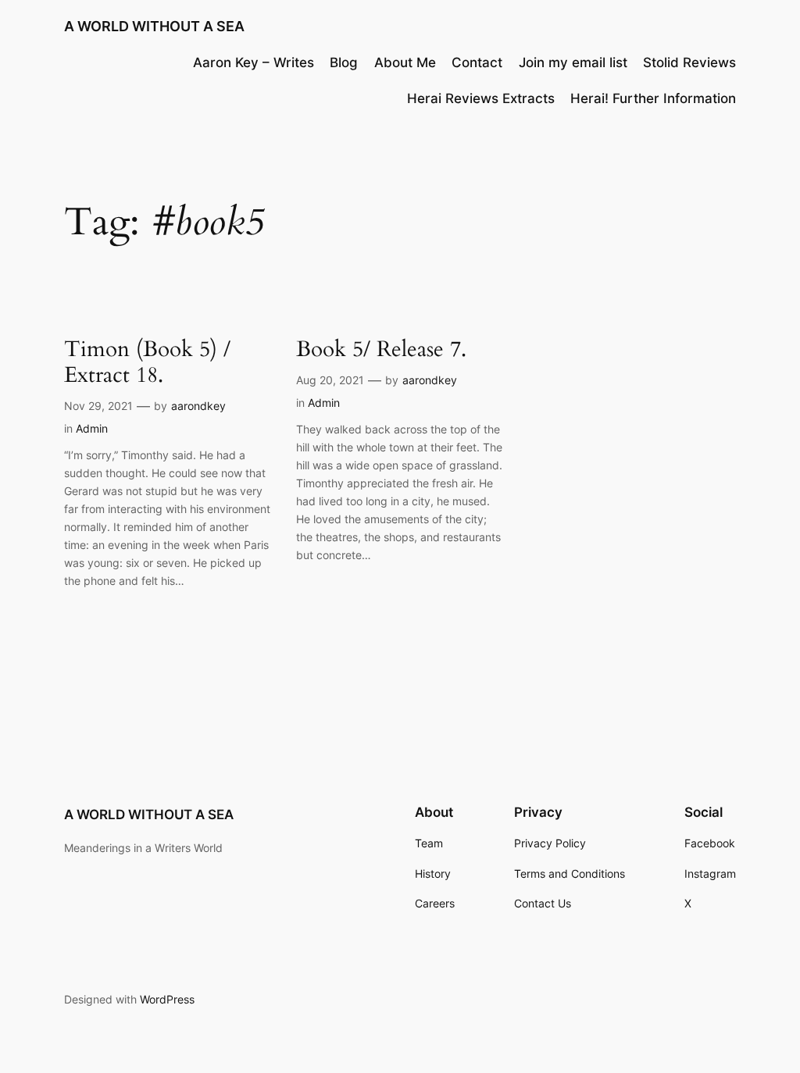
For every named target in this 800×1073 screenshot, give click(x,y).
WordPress (167, 999)
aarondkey (198, 405)
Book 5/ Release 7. (381, 349)
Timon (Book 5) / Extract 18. (147, 362)
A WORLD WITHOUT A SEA (154, 26)
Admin (92, 428)
